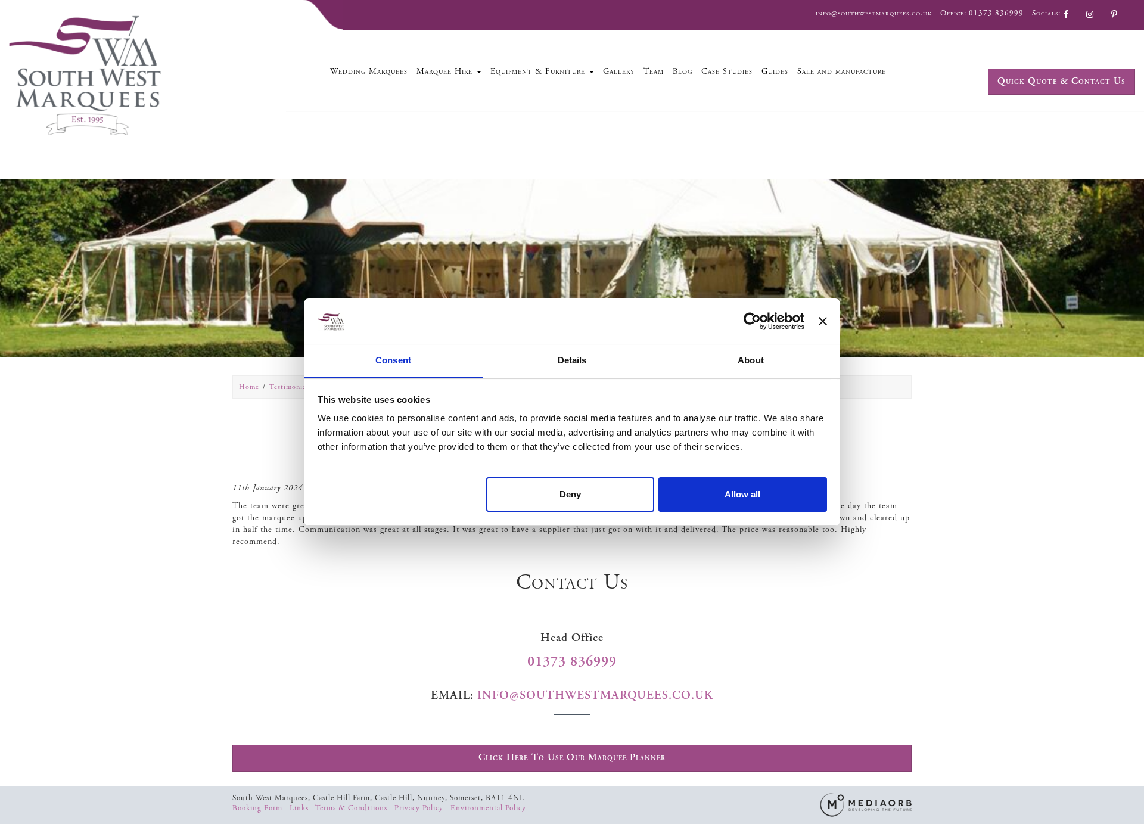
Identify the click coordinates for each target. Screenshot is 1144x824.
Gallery (619, 71)
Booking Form (258, 808)
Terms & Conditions (352, 808)
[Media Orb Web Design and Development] (866, 804)
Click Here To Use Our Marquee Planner (572, 757)
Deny (570, 494)
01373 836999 (996, 13)
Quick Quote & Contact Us (1061, 81)
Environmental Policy (488, 808)
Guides (774, 71)
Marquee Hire (445, 71)
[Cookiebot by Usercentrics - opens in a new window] (752, 321)
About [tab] (751, 360)
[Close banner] (823, 321)
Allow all (742, 494)
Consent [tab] (393, 360)
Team (654, 71)
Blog (682, 71)
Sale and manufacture (841, 71)
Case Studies (727, 71)
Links (300, 808)
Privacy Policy (420, 808)
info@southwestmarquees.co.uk (874, 13)
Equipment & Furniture (539, 71)
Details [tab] (572, 360)
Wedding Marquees (369, 71)
